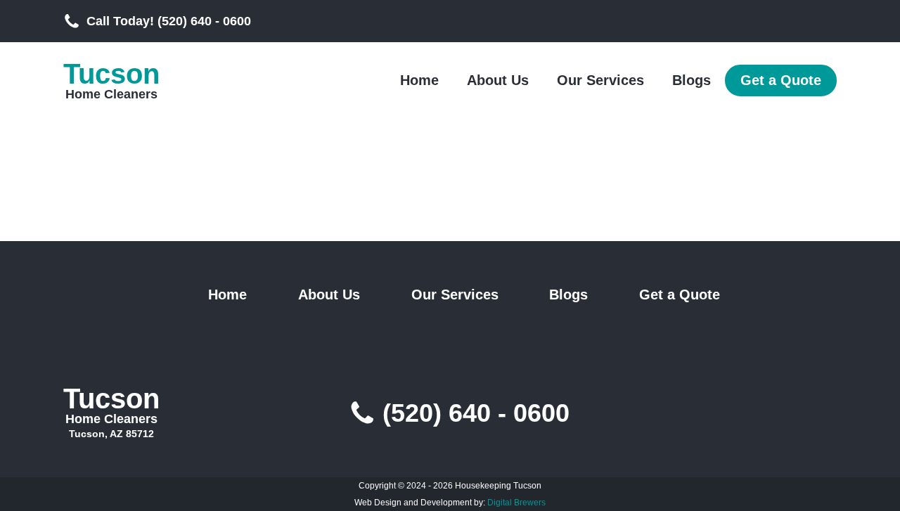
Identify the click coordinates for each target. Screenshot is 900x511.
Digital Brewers (516, 502)
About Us (498, 80)
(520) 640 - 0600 (476, 413)
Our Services (600, 80)
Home (419, 80)
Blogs (691, 80)
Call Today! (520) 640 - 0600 (168, 21)
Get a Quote (780, 80)
